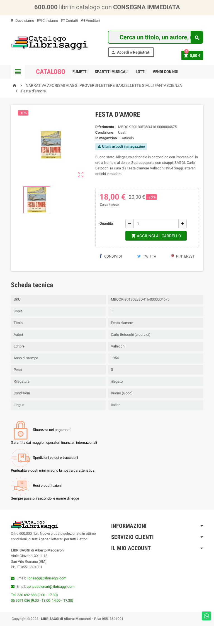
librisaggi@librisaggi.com (46, 578)
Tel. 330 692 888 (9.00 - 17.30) (34, 595)
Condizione (104, 132)
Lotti (140, 71)
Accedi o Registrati (130, 52)
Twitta (149, 256)
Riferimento (104, 127)
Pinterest (185, 256)
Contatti (71, 20)
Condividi (112, 256)
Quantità (106, 223)
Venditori (92, 20)
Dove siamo (24, 20)
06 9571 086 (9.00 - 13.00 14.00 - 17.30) (42, 600)
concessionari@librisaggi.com (50, 586)
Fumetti (79, 71)
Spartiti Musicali (111, 71)
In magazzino (106, 138)
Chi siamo (50, 20)
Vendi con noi (165, 71)
